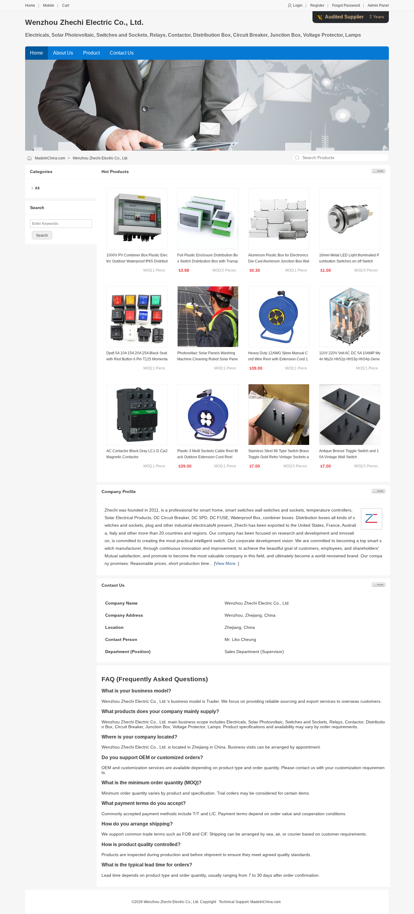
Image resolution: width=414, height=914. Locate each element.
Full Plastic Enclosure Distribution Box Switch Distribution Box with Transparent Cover (207, 261)
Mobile (48, 5)
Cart (65, 5)
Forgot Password (346, 5)
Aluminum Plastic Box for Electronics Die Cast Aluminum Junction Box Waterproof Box (278, 261)
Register (317, 5)
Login (297, 5)
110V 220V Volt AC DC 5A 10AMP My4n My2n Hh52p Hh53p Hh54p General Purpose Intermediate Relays (349, 359)
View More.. (226, 563)
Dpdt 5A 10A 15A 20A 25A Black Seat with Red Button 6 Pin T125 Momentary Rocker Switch (137, 359)
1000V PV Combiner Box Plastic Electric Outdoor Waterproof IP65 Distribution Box (137, 261)
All (37, 188)
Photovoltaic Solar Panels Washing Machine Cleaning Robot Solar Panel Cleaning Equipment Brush (207, 359)
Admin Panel (378, 5)
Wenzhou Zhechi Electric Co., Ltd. (84, 22)
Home (30, 5)
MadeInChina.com (50, 158)
